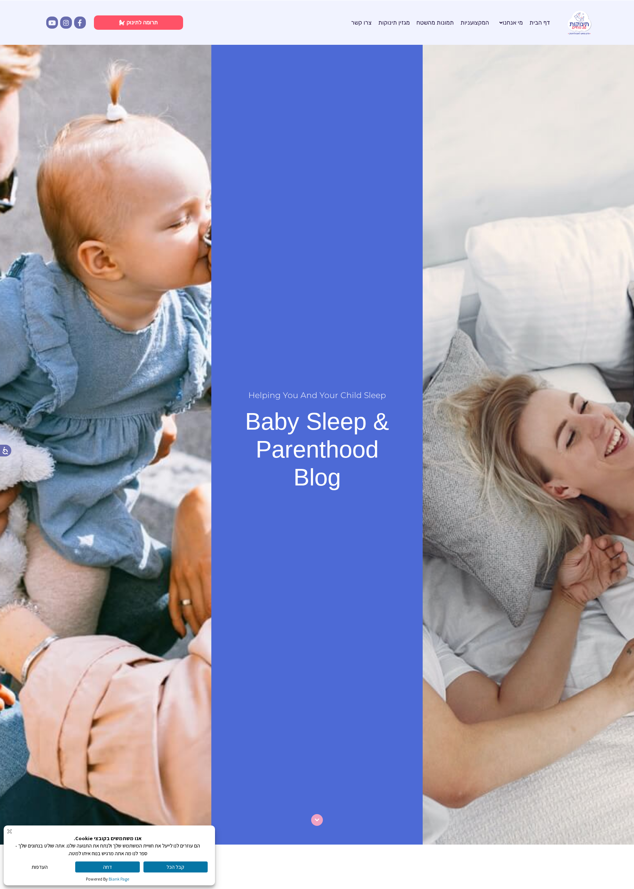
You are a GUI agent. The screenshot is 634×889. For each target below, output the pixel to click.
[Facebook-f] (80, 22)
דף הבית (539, 22)
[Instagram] (66, 22)
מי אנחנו (513, 22)
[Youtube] (52, 22)
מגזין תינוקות (394, 22)
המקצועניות (474, 22)
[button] (509, 23)
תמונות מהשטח (435, 22)
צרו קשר (361, 22)
